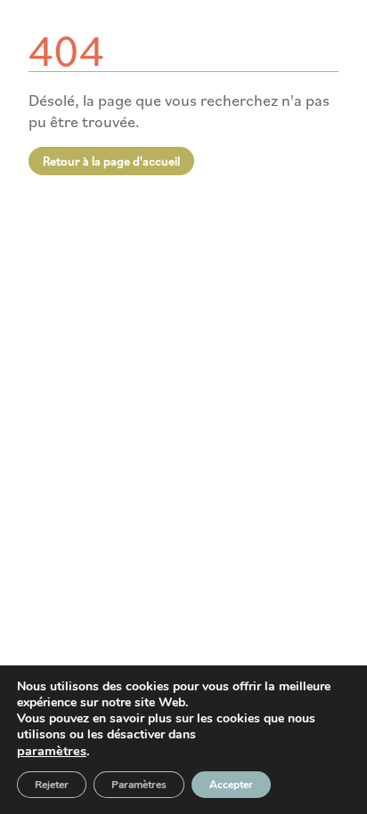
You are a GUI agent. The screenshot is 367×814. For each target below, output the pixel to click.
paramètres (51, 751)
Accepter (231, 785)
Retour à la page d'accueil (111, 161)
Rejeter (52, 785)
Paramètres (139, 785)
